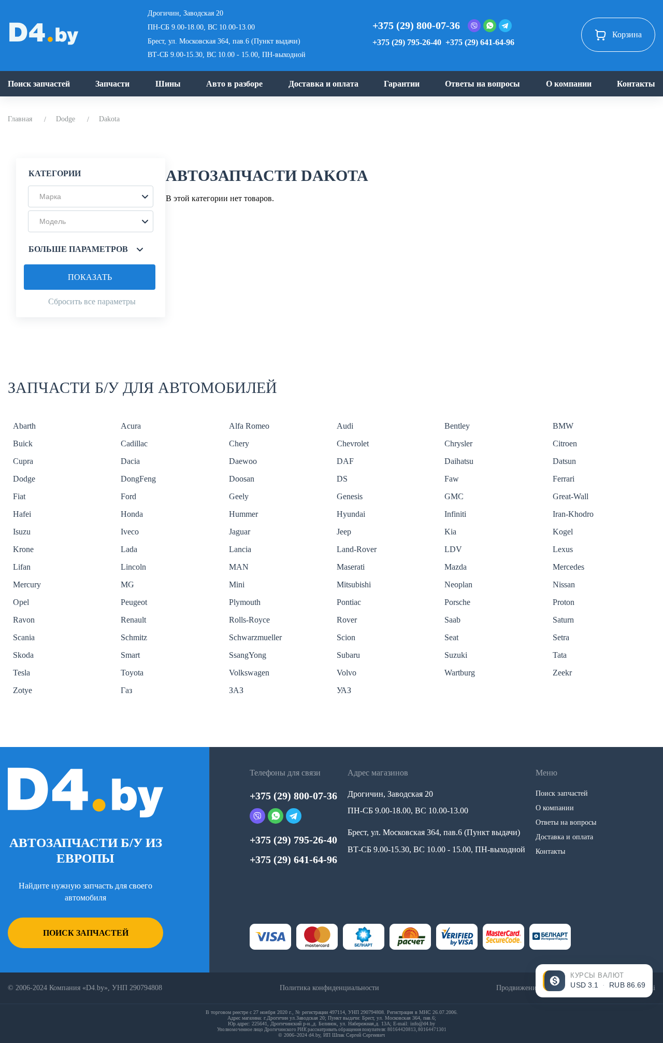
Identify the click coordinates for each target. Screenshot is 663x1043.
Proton (563, 602)
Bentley (457, 425)
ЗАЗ (236, 690)
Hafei (22, 514)
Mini (236, 584)
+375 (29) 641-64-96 (479, 42)
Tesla (21, 672)
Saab (452, 619)
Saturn (563, 619)
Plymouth (245, 602)
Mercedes (568, 566)
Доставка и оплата (323, 83)
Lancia (240, 549)
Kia (450, 531)
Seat (451, 637)
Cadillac (134, 443)
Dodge (65, 119)
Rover (347, 619)
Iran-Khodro (573, 514)
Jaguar (239, 531)
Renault (133, 619)
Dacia (130, 461)
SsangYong (247, 655)
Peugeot (134, 602)
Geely (239, 496)
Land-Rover (357, 549)
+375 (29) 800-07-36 (416, 25)
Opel (21, 602)
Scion (346, 637)
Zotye (22, 690)
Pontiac (349, 602)
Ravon (24, 619)
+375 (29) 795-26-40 (406, 42)
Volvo (346, 672)
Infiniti (455, 514)
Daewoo (243, 461)
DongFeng (138, 478)
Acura (131, 425)
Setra (561, 637)
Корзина (627, 34)
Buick (23, 443)
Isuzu (22, 531)
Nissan (564, 584)
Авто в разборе (234, 83)
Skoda (23, 655)
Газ (126, 690)
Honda (132, 514)
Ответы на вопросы (482, 83)
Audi (345, 425)
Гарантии (402, 83)
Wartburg (459, 672)
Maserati (351, 566)
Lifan (22, 566)
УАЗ (344, 690)
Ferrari (563, 478)
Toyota (132, 672)
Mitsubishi (354, 584)
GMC (454, 496)
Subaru (348, 655)
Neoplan (458, 584)
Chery (239, 443)
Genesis (350, 496)
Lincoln (133, 566)
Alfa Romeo (249, 425)
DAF (345, 461)
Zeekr (562, 672)
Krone (23, 549)
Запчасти (112, 83)
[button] (90, 196)
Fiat (19, 496)
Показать (90, 277)
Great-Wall (570, 496)
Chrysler (458, 443)
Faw (451, 478)
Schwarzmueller (255, 637)
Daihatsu (458, 461)
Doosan (241, 478)
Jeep (344, 531)
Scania (24, 637)
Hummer (243, 514)
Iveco (130, 531)
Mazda (455, 566)
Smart (130, 655)
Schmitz (134, 637)
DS (342, 478)
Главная (20, 119)
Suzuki (455, 655)
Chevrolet (353, 443)
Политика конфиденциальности (329, 988)
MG (127, 584)
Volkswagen (249, 672)
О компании (569, 83)
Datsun (564, 461)
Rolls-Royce (249, 619)
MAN (239, 566)
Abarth (24, 425)
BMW (563, 425)
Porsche (457, 602)
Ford (128, 496)
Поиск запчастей (39, 83)
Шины (168, 83)
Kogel (563, 531)
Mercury (27, 584)
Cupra (23, 461)
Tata (560, 655)
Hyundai (351, 514)
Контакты (636, 83)
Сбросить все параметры (92, 301)
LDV (453, 549)
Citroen (565, 443)
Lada (129, 549)
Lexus (563, 549)
